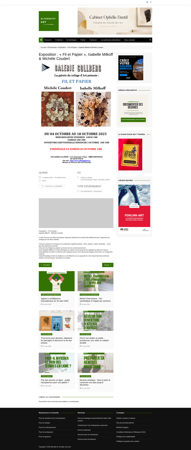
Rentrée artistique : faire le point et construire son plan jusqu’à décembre (95, 382)
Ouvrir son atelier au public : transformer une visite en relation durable (94, 340)
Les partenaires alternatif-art (110, 40)
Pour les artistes (46, 334)
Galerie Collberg (86, 177)
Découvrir (47, 40)
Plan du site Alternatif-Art (125, 423)
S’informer (58, 40)
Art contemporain (87, 191)
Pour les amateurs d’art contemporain (52, 418)
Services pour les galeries (87, 439)
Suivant (106, 265)
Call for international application (51, 294)
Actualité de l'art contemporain (89, 294)
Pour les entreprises (46, 432)
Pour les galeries (47, 376)
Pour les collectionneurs (47, 427)
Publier (83, 40)
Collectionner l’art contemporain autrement (93, 425)
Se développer (71, 40)
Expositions (98, 191)
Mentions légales (122, 427)
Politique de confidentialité (125, 436)
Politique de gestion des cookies (127, 441)
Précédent (46, 265)
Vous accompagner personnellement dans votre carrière (94, 419)
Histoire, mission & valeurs (125, 418)
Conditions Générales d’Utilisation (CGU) (131, 432)
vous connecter (52, 401)
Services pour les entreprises (88, 434)
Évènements (52, 47)
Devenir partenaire (84, 430)
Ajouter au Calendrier (53, 186)
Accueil (43, 47)
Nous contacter (129, 40)
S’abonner (93, 40)
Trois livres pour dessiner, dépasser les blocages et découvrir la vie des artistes (56, 340)
